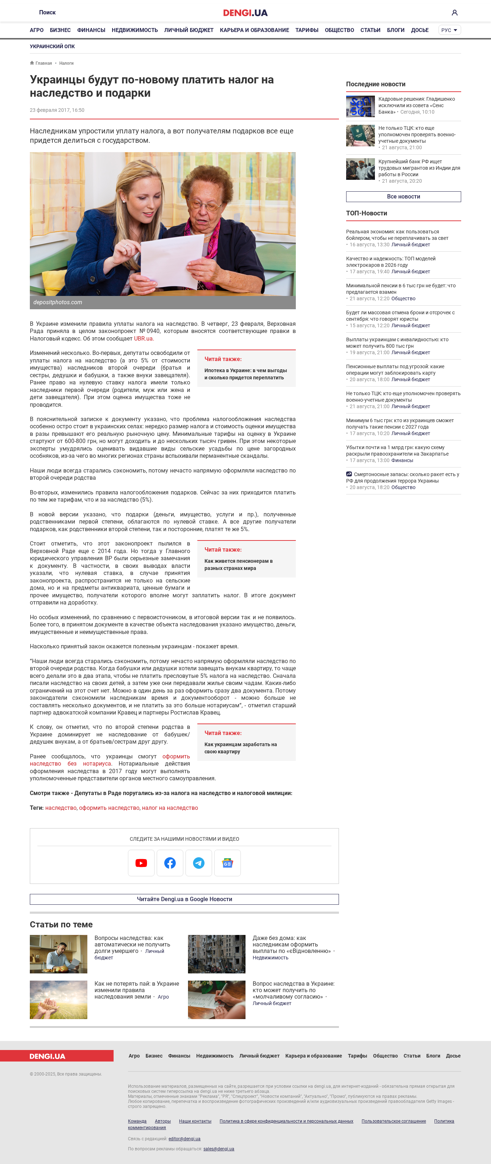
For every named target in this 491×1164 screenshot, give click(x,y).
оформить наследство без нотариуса (110, 760)
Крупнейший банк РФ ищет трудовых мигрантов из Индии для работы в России (419, 168)
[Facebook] (170, 863)
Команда (137, 1121)
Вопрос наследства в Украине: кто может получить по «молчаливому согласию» (294, 990)
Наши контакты (195, 1121)
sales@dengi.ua (218, 1148)
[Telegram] (198, 863)
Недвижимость (135, 30)
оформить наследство (109, 807)
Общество (339, 30)
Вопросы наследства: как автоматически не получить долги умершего (132, 944)
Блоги (396, 30)
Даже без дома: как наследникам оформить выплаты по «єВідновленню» (292, 944)
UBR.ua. (144, 338)
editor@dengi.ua (185, 1138)
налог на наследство (170, 807)
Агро (36, 30)
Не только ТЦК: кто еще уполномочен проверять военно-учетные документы (417, 134)
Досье (419, 30)
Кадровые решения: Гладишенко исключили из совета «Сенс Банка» (416, 105)
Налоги (66, 63)
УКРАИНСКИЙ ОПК (52, 46)
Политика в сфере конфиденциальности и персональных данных (286, 1121)
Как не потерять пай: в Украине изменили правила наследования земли (137, 990)
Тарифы (306, 30)
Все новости (403, 196)
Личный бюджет (189, 30)
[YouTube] (141, 863)
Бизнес (60, 30)
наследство (61, 807)
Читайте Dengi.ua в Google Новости (184, 899)
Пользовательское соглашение (394, 1121)
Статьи (371, 30)
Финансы (91, 30)
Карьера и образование (254, 30)
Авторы (163, 1121)
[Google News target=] (227, 863)
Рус (446, 30)
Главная (44, 63)
